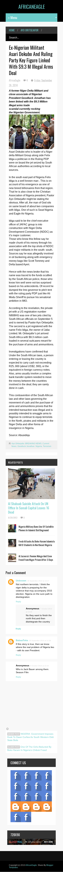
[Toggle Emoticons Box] (7, 728)
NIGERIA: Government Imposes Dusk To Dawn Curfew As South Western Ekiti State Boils (30, 737)
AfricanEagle (31, 6)
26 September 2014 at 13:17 (38, 581)
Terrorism (47, 446)
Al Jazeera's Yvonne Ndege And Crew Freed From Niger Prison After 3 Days (36, 557)
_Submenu (36, 775)
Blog (15, 775)
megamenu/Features (47, 786)
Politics (15, 796)
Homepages (47, 796)
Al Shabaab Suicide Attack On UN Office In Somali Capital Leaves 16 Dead (28, 507)
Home (12, 30)
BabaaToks (22, 640)
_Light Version (36, 806)
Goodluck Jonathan (26, 446)
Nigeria (39, 446)
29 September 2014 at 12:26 (40, 640)
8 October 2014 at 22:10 (39, 666)
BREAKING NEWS (33, 443)
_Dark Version (26, 806)
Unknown (21, 580)
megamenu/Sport (36, 796)
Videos (26, 775)
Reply (18, 602)
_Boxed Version (47, 806)
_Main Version (15, 806)
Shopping (26, 796)
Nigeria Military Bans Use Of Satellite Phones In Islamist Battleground (36, 528)
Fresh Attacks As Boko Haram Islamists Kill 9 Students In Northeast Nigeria (37, 543)
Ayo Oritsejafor (29, 30)
